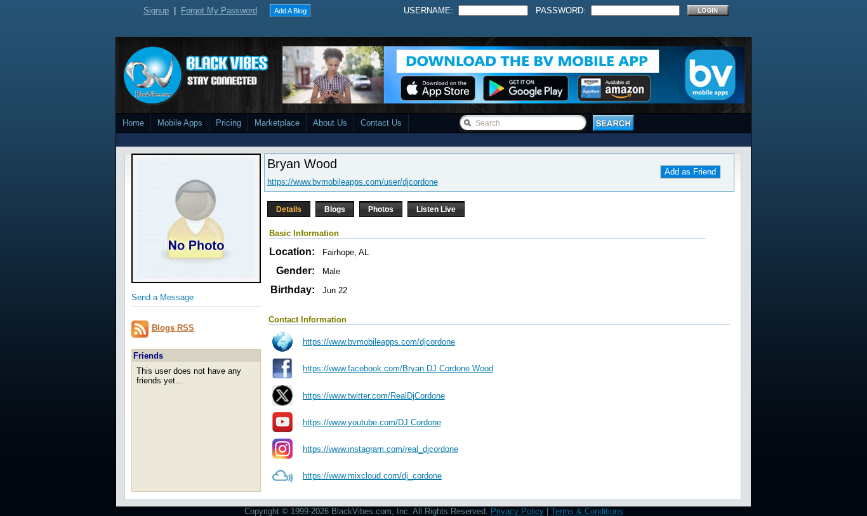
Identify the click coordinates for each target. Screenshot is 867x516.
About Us (330, 123)
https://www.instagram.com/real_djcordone (380, 449)
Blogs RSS (173, 328)
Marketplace (277, 123)
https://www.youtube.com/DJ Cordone (372, 422)
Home (133, 123)
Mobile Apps (179, 123)
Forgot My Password (219, 10)
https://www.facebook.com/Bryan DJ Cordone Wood (398, 368)
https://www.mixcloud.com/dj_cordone (372, 475)
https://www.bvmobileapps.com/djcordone (379, 342)
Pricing (228, 123)
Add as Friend (690, 171)
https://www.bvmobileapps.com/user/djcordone (352, 182)
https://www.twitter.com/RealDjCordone (374, 395)
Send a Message (162, 297)
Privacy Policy (517, 511)
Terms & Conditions (587, 511)
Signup (156, 10)
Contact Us (381, 123)
